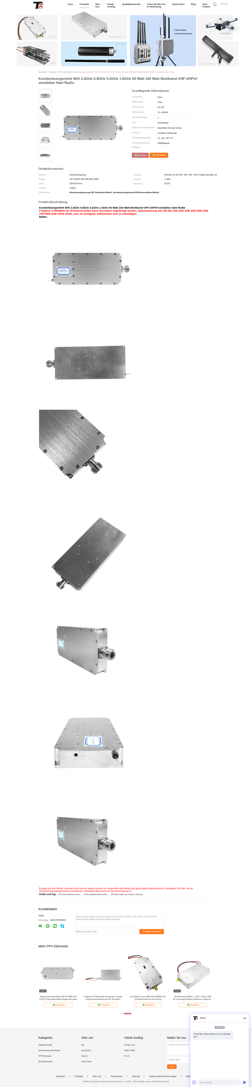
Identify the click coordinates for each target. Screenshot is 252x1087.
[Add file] (194, 1082)
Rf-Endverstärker (45, 1061)
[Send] (244, 1082)
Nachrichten (178, 4)
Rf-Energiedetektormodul (95, 894)
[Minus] (244, 1018)
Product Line (129, 1045)
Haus (70, 4)
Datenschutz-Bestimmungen (162, 1076)
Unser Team (86, 1061)
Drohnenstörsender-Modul (49, 1050)
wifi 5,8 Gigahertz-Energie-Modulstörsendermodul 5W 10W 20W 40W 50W (103, 998)
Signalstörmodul (45, 1045)
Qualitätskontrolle (131, 4)
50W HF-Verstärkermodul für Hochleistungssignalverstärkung (148, 997)
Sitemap (136, 1076)
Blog (193, 4)
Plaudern (142, 155)
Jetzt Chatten (206, 5)
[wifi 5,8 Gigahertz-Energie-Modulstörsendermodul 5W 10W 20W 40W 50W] (103, 973)
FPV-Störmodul (44, 1056)
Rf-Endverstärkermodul (69, 894)
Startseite (60, 1076)
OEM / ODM (129, 1050)
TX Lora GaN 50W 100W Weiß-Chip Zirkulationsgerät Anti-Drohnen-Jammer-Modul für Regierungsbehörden (58, 998)
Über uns (97, 5)
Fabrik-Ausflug (111, 5)
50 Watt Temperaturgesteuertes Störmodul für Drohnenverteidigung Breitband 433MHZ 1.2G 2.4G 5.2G (193, 998)
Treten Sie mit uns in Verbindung (156, 5)
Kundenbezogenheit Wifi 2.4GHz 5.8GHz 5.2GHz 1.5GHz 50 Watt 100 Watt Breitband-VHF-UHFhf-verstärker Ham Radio (124, 72)
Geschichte (86, 1050)
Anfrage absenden (151, 931)
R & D (126, 1056)
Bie (82, 1045)
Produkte (84, 4)
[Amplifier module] (38, 5)
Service (84, 1056)
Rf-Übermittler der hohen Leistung (127, 894)
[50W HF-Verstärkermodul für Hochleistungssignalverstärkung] (148, 973)
